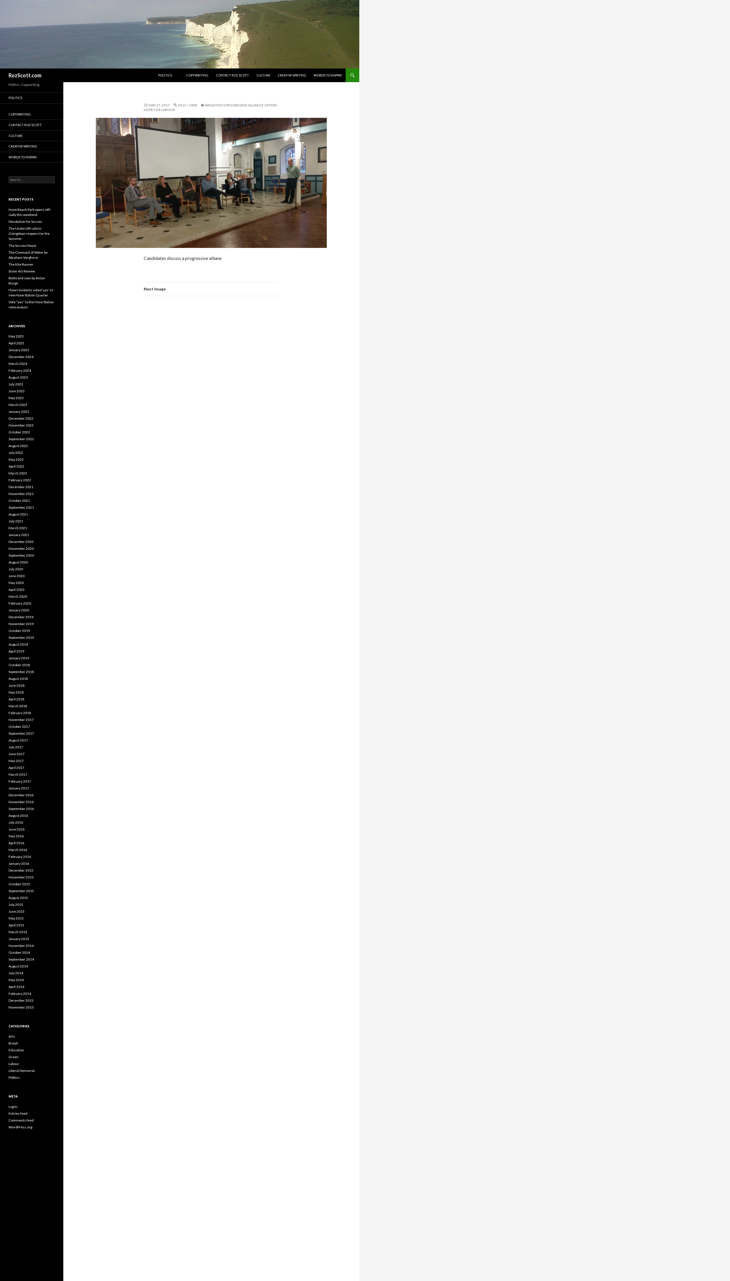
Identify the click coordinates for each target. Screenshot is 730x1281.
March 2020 (18, 596)
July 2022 (16, 452)
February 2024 (20, 370)
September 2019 (21, 637)
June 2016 (17, 829)
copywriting (197, 75)
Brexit (13, 1043)
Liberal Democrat (22, 1070)
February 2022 (20, 480)
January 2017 (19, 788)
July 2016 (16, 822)
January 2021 (19, 535)
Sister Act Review (22, 271)
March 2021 (18, 528)
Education (16, 1050)
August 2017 (18, 740)
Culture (263, 75)
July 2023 (16, 384)
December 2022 (21, 418)
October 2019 (19, 631)
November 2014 (21, 945)
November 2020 (21, 548)
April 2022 (16, 466)
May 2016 (16, 836)
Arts (12, 1036)
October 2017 (19, 726)
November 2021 (21, 494)
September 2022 (21, 439)
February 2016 (20, 856)
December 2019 (21, 617)
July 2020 (16, 569)
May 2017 (16, 761)
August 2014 (18, 966)
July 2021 (16, 521)
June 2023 (17, 391)
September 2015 (21, 891)
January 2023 (19, 411)
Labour (14, 1064)
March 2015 (18, 932)
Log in (13, 1106)
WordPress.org (20, 1127)
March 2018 (18, 706)
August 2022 (18, 446)
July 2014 (16, 973)
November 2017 (21, 720)
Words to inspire (328, 75)
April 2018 (16, 699)
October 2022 (19, 432)
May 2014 (16, 980)
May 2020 (16, 583)
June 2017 (17, 754)
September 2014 (21, 959)
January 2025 (19, 350)
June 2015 (17, 911)
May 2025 (16, 336)
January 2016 (19, 863)
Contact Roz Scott (232, 75)
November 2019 (21, 624)
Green (14, 1057)
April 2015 (16, 925)
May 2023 (16, 398)
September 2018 (21, 672)
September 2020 (21, 555)
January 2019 (19, 658)
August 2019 (18, 644)
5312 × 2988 (187, 105)
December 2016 (21, 795)
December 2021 (21, 487)
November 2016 (21, 802)
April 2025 (16, 343)
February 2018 (20, 713)
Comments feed (21, 1120)
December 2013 (21, 1000)
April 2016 (16, 843)
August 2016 (18, 815)
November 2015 (21, 877)
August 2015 (18, 898)
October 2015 (19, 884)
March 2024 (18, 363)
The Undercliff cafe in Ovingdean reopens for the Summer (29, 233)
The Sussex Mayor (22, 245)
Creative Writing (292, 75)
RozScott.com (25, 75)
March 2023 (18, 405)
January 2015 (19, 939)
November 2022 (21, 425)
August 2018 (18, 678)
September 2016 (21, 809)
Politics (165, 75)
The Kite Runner (21, 264)
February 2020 (20, 603)
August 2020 (18, 562)
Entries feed (18, 1113)
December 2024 (21, 357)
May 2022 (16, 459)
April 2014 (16, 987)
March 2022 (18, 473)
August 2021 (18, 514)
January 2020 (19, 610)
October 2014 (19, 952)
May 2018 (16, 692)
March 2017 (18, 774)
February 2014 (20, 993)
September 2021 (21, 507)
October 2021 (19, 500)
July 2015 (16, 904)
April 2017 (16, 767)
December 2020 (21, 542)
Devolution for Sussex (25, 221)
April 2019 (16, 651)
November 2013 (21, 1007)
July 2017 (16, 747)
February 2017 (20, 781)
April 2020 (16, 589)
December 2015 (21, 870)
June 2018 (17, 685)
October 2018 (19, 665)
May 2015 (16, 918)
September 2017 (21, 733)
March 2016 (18, 850)
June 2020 (17, 576)
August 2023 (18, 377)
